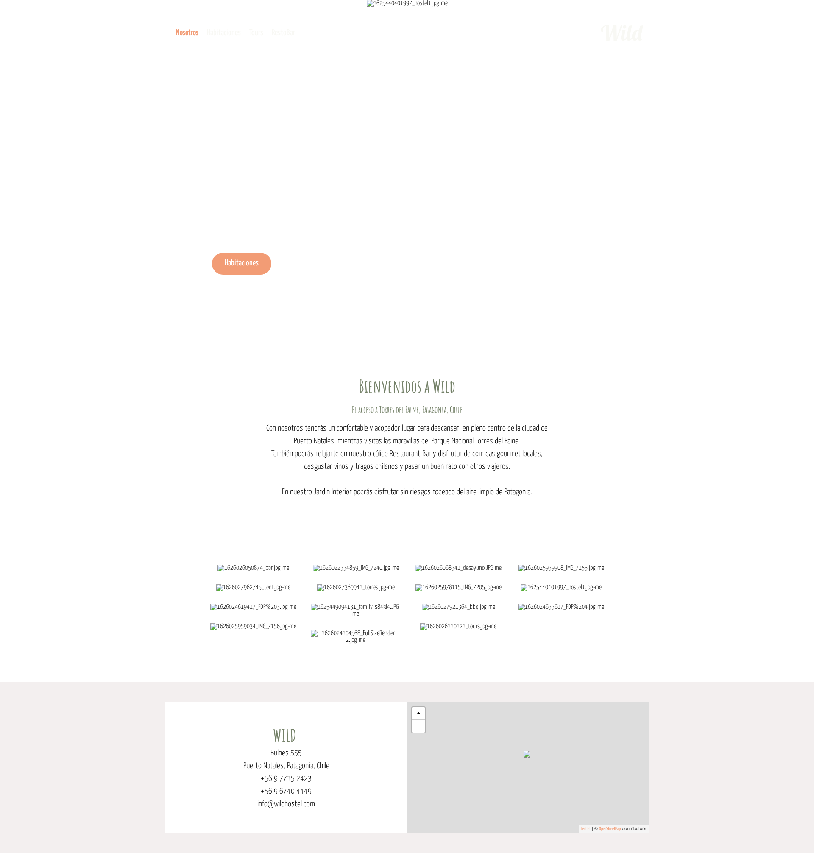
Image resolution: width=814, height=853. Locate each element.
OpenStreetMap (610, 829)
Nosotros (187, 33)
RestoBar (283, 33)
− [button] (418, 726)
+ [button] (418, 713)
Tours (256, 33)
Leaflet (586, 829)
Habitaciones (224, 33)
